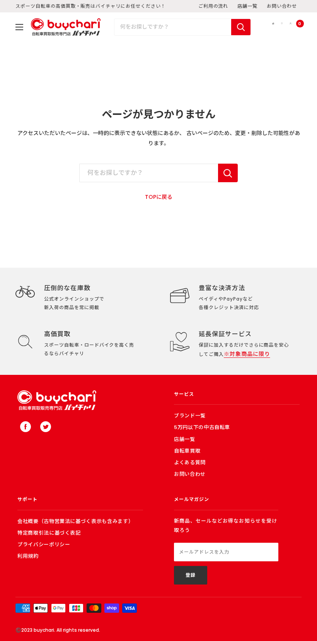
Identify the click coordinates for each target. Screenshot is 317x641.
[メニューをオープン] (19, 27)
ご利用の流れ (213, 6)
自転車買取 (187, 451)
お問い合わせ (282, 6)
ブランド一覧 (190, 415)
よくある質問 (190, 462)
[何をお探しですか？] (228, 173)
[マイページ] (290, 26)
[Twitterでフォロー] (45, 426)
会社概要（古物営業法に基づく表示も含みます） (75, 521)
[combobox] (172, 27)
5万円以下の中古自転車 (202, 427)
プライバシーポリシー (43, 544)
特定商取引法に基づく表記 (49, 533)
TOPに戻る (158, 197)
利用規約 (28, 556)
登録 (191, 575)
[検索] (241, 27)
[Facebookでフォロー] (25, 426)
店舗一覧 (247, 6)
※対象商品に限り (247, 354)
